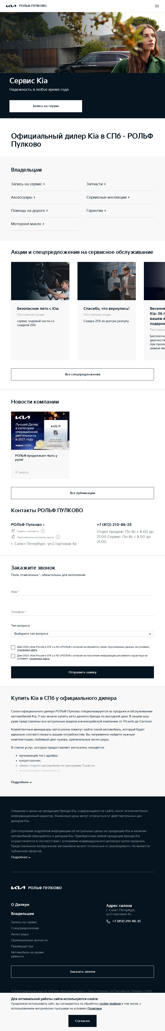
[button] (72, 65)
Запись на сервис (24, 922)
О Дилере (20, 905)
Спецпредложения (25, 928)
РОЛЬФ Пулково (26, 525)
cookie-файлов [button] (110, 1003)
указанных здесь (27, 650)
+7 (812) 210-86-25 (114, 525)
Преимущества (22, 946)
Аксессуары (20, 934)
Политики (95, 1008)
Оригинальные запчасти (29, 940)
